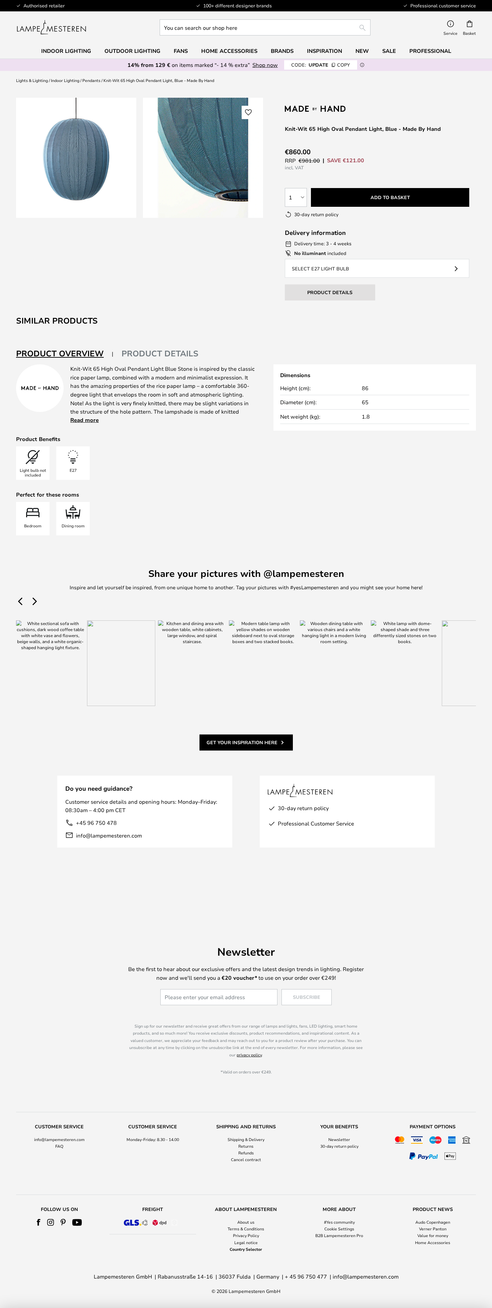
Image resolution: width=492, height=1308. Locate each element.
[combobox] (265, 27)
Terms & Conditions (246, 1228)
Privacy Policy (246, 1235)
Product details (159, 353)
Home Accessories (432, 1242)
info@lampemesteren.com (109, 835)
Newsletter (339, 1139)
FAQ (59, 1146)
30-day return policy (339, 1146)
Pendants (91, 80)
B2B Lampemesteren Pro (339, 1235)
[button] (248, 112)
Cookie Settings (339, 1228)
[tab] (64, 354)
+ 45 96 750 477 (306, 1276)
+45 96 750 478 (96, 822)
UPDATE (320, 65)
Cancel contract (246, 1159)
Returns (245, 1146)
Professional (430, 51)
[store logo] (51, 27)
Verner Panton (432, 1228)
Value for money (432, 1235)
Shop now (265, 64)
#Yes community (339, 1222)
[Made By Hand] (320, 108)
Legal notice (246, 1242)
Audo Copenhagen (432, 1222)
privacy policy (249, 1054)
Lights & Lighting (32, 80)
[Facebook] (38, 1222)
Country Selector (246, 1249)
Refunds (246, 1152)
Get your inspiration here (242, 742)
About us (245, 1222)
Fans (181, 51)
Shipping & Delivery (246, 1139)
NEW (362, 51)
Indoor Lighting (65, 80)
